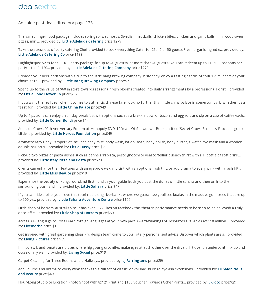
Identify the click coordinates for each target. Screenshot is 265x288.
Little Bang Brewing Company (89, 80)
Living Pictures (36, 239)
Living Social (79, 252)
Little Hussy (80, 146)
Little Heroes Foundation (74, 133)
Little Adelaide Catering (82, 41)
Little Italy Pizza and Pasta (63, 160)
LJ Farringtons (134, 260)
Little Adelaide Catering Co (41, 54)
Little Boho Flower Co (42, 94)
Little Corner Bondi (56, 120)
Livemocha (33, 225)
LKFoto (214, 282)
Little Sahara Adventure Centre (85, 199)
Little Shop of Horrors (79, 212)
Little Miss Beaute (55, 173)
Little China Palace (74, 107)
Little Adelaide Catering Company (101, 67)
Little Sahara (92, 186)
